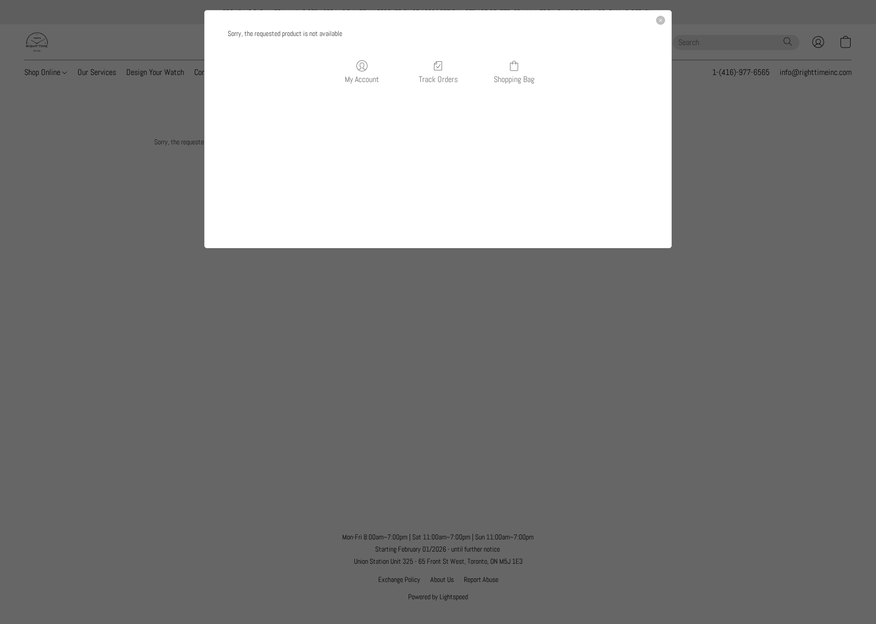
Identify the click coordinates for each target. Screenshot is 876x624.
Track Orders (438, 79)
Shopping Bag (514, 79)
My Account (362, 79)
